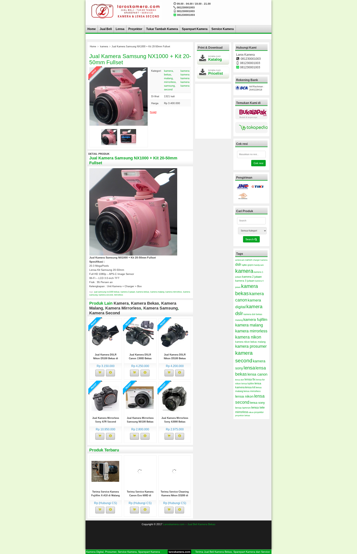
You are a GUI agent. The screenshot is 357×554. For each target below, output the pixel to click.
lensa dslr (239, 380)
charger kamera (260, 260)
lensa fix (250, 379)
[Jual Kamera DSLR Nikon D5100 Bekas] (174, 334)
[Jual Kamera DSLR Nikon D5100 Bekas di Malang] (105, 334)
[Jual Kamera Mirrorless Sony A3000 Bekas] (174, 397)
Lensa (120, 29)
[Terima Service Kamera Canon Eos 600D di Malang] (140, 471)
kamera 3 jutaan (128, 292)
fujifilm (244, 265)
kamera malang (157, 292)
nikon (251, 412)
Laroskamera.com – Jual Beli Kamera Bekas (189, 524)
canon (248, 259)
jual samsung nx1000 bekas (107, 292)
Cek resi (258, 163)
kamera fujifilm (255, 320)
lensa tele (258, 407)
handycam (259, 265)
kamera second (106, 295)
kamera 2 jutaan (252, 276)
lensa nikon (244, 396)
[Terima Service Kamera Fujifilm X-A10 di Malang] (105, 471)
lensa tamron (243, 407)
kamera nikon (248, 337)
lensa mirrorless (252, 391)
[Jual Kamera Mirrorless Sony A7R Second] (105, 397)
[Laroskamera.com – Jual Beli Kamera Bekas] (124, 10)
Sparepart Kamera (195, 29)
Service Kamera (222, 29)
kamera (104, 46)
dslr (238, 264)
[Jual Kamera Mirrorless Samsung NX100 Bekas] (140, 397)
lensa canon (257, 374)
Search (250, 239)
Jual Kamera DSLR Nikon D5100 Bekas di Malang (105, 358)
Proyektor (135, 29)
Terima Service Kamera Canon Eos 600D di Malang (140, 495)
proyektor (259, 412)
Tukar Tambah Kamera (162, 29)
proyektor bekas (242, 415)
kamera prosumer (251, 346)
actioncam (240, 260)
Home (91, 29)
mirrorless (118, 295)
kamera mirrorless (173, 292)
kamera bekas (142, 292)
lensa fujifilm (247, 383)
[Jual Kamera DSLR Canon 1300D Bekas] (140, 334)
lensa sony (257, 402)
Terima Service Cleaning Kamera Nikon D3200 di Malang (175, 495)
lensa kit (250, 387)
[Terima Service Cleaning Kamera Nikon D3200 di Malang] (174, 471)
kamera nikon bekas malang (250, 342)
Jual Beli (106, 29)
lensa (249, 367)
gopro (251, 265)
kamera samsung (160, 308)
